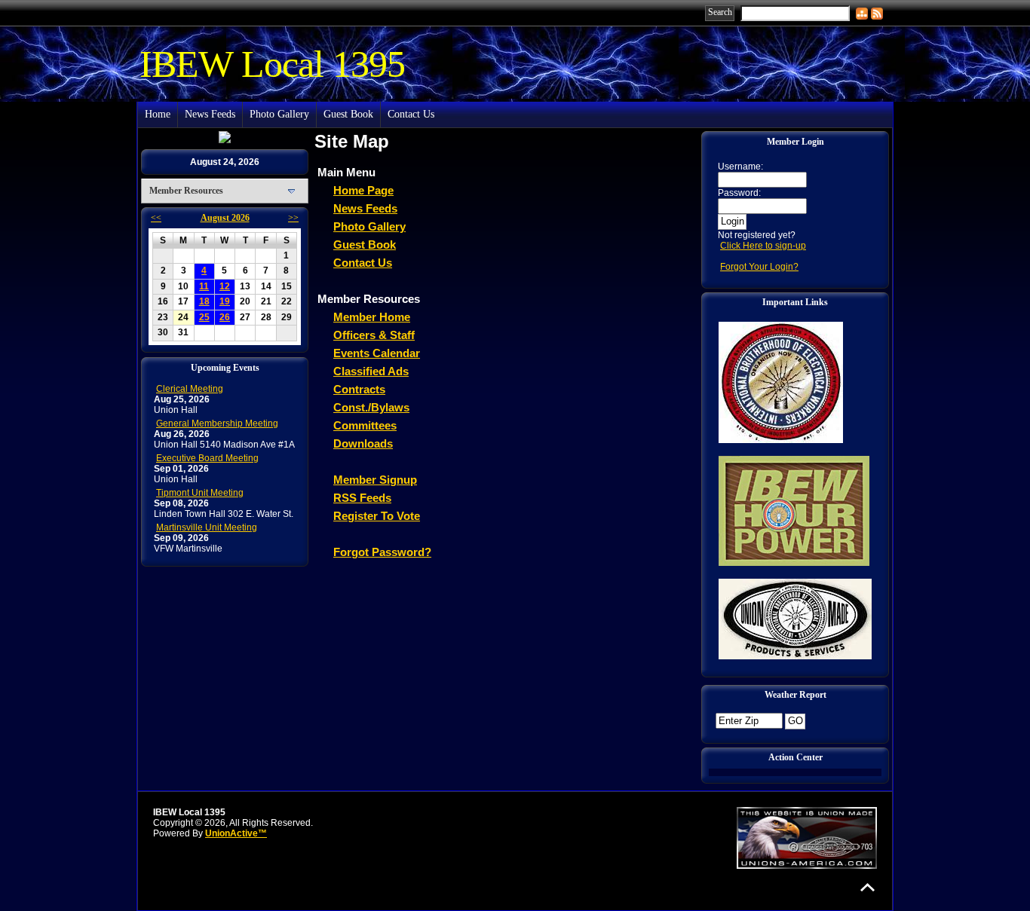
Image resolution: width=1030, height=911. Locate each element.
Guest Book (348, 114)
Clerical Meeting (189, 389)
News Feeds (210, 114)
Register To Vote (376, 515)
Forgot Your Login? (759, 266)
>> (293, 217)
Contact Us (411, 114)
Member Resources (186, 190)
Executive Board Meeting (207, 458)
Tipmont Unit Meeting (200, 493)
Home (157, 114)
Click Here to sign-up (763, 245)
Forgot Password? (382, 552)
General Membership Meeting (217, 423)
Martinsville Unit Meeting (206, 527)
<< (156, 217)
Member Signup (375, 479)
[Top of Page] (867, 887)
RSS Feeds (362, 497)
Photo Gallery (279, 114)
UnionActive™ (236, 833)
